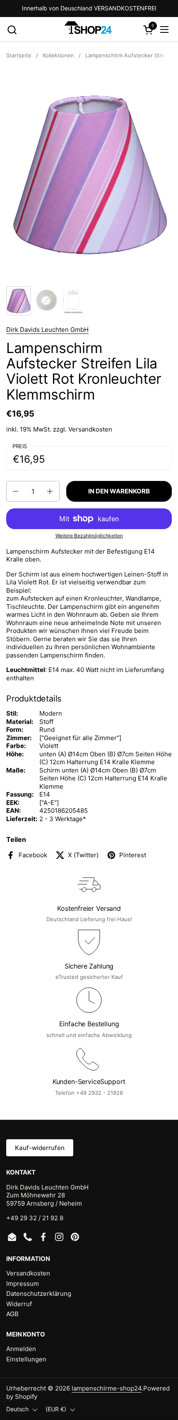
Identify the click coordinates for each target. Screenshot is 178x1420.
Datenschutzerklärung (38, 1293)
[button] (12, 30)
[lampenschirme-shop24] (88, 29)
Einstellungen (26, 1359)
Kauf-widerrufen (40, 1148)
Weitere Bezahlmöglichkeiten (89, 535)
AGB (12, 1314)
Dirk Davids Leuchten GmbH (47, 330)
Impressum (22, 1284)
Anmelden (21, 1349)
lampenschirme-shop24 (107, 1388)
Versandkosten (90, 429)
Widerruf (19, 1304)
